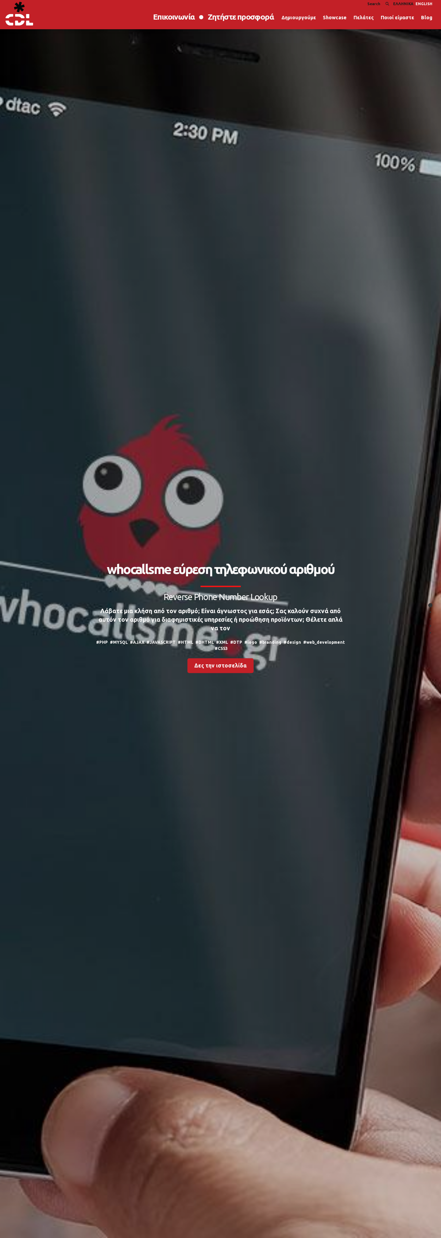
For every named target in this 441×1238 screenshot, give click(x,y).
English (424, 4)
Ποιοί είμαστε (397, 17)
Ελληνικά (403, 4)
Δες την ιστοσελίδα (220, 665)
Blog (426, 17)
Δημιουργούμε (298, 17)
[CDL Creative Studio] (19, 13)
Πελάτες (363, 17)
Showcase (335, 17)
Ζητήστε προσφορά (241, 16)
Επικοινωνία (173, 16)
